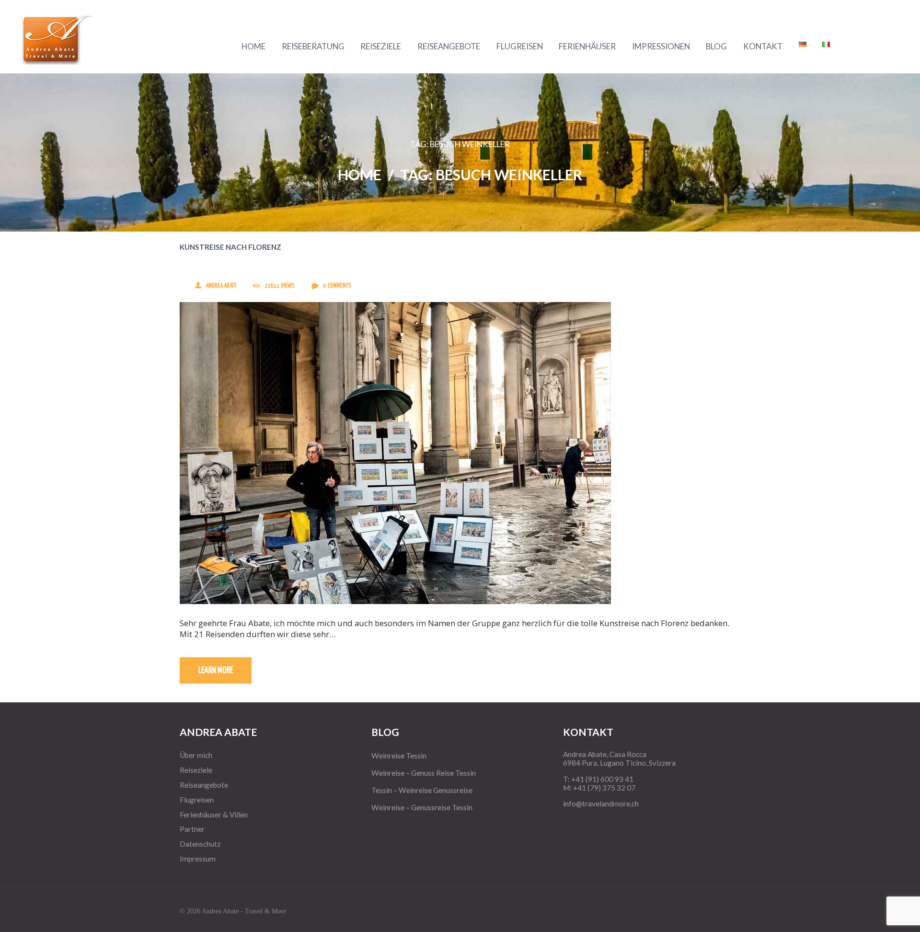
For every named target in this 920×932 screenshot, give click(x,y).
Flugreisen (197, 799)
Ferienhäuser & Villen (214, 814)
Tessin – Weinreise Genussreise (421, 790)
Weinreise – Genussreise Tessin (421, 807)
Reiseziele (196, 770)
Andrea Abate (221, 286)
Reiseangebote (204, 785)
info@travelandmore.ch (601, 803)
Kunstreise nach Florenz (230, 247)
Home (359, 174)
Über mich (196, 755)
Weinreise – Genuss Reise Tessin (423, 773)
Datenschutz (200, 843)
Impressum (198, 858)
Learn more (215, 670)
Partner (192, 829)
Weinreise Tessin (398, 755)
